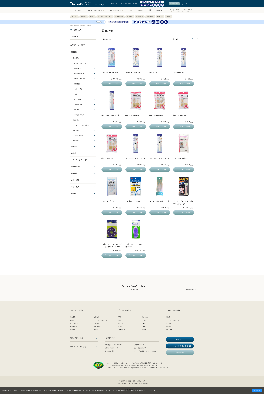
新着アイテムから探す (78, 347)
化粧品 (92, 16)
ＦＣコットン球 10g (180, 158)
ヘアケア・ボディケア (104, 16)
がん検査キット (181, 11)
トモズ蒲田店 (98, 5)
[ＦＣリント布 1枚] (111, 186)
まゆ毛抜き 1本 (178, 72)
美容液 (190, 9)
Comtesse (145, 317)
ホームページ (157, 367)
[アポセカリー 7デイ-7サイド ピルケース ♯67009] (111, 229)
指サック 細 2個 (107, 158)
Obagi (119, 320)
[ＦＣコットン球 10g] (183, 143)
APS (119, 317)
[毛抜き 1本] (159, 57)
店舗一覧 (179, 339)
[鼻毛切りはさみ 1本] (135, 57)
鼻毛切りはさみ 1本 (132, 72)
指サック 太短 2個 (132, 115)
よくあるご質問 (123, 3)
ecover (144, 329)
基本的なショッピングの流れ (113, 345)
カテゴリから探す (76, 10)
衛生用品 (74, 16)
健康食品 (83, 16)
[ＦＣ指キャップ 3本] (135, 186)
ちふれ (144, 320)
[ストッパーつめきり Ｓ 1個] (135, 143)
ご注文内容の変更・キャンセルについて (146, 351)
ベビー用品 (150, 16)
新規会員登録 (174, 3)
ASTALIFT (121, 323)
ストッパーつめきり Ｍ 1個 (159, 158)
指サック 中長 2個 (156, 115)
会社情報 (135, 383)
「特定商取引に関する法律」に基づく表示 (132, 381)
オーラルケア (119, 16)
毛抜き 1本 (153, 72)
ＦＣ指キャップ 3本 (132, 201)
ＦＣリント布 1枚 (107, 201)
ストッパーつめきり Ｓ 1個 (135, 158)
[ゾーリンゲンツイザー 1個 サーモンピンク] (183, 186)
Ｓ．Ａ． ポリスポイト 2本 (159, 201)
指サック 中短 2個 (180, 115)
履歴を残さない (191, 289)
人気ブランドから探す (95, 10)
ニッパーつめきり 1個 (109, 72)
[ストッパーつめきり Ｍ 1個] (159, 143)
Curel (143, 323)
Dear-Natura (121, 329)
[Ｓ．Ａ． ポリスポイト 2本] (159, 186)
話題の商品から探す (77, 338)
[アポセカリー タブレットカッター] (135, 229)
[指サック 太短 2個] (135, 100)
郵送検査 (179, 9)
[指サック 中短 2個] (183, 100)
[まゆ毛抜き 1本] (183, 57)
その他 (168, 16)
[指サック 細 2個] (111, 143)
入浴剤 (185, 9)
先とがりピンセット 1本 (110, 115)
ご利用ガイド (113, 3)
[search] (150, 10)
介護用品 (160, 16)
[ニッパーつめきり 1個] (111, 57)
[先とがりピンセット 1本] (111, 100)
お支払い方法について (111, 348)
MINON (120, 326)
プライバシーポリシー (123, 383)
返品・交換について (140, 348)
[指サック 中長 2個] (159, 100)
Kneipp (144, 326)
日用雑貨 (129, 16)
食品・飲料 (139, 16)
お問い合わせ (133, 3)
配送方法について (139, 345)
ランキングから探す (114, 10)
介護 (188, 11)
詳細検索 (159, 10)
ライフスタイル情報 (174, 346)
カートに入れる (113, 83)
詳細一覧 (197, 39)
